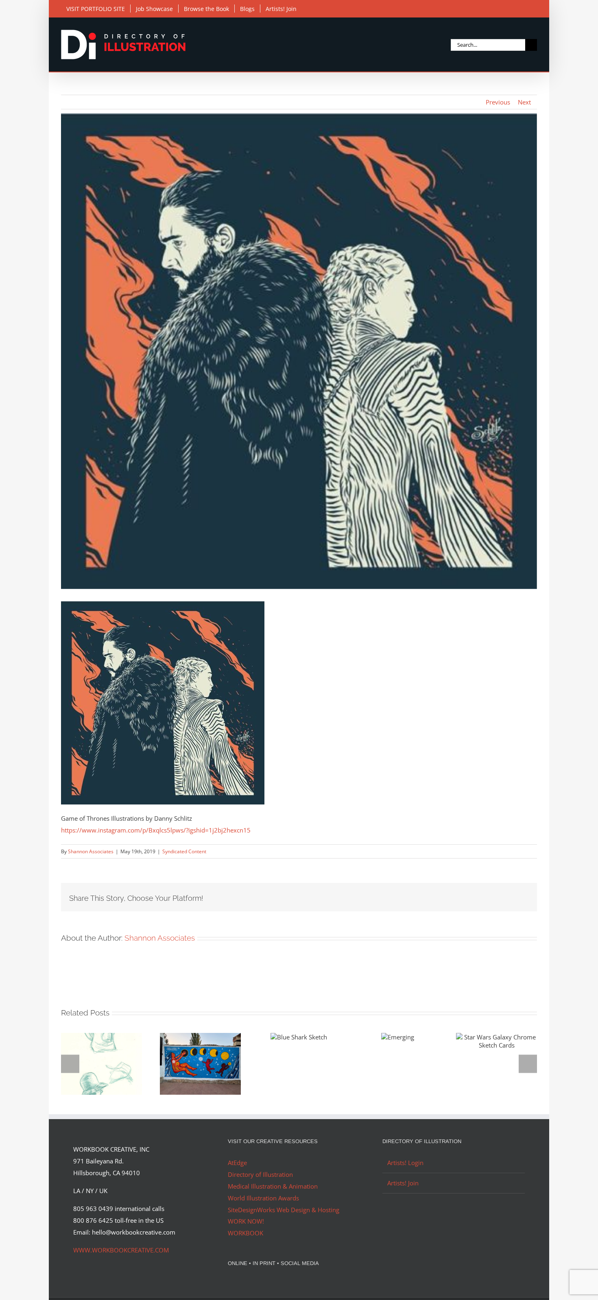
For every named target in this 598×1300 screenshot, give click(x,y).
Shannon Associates (90, 851)
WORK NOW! (246, 1221)
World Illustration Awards (263, 1198)
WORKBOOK (245, 1233)
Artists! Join (403, 1183)
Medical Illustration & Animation (273, 1186)
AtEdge (237, 1163)
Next (524, 102)
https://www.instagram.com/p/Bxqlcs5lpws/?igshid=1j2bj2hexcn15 (156, 830)
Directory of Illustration (260, 1174)
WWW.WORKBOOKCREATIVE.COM (121, 1250)
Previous (498, 102)
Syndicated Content (184, 851)
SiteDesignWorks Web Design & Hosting (283, 1210)
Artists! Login (405, 1163)
